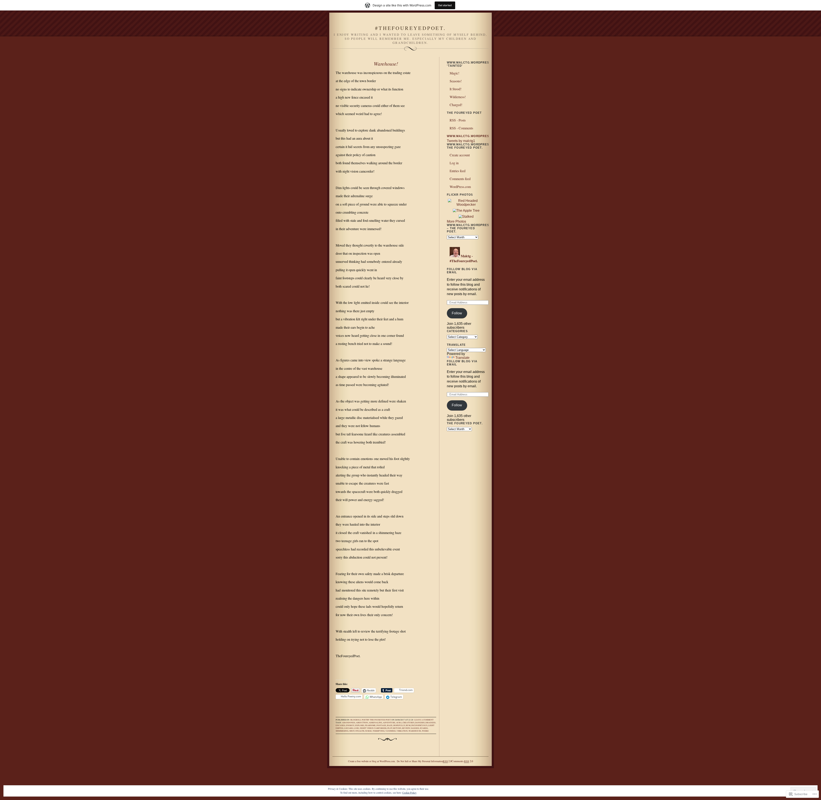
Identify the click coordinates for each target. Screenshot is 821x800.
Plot (389, 728)
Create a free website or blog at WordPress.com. (372, 761)
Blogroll (355, 720)
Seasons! (456, 81)
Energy (350, 725)
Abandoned (348, 722)
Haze (390, 725)
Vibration (402, 731)
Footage (381, 725)
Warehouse (415, 731)
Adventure (389, 722)
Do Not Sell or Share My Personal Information (420, 761)
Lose (356, 728)
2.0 (447, 761)
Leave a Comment (424, 720)
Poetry (365, 720)
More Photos (456, 221)
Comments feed (460, 178)
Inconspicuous (419, 725)
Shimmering (342, 731)
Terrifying (379, 731)
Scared (424, 728)
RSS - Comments (461, 128)
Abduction (362, 722)
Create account (460, 155)
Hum (408, 725)
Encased (340, 725)
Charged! (456, 104)
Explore (359, 725)
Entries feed (457, 171)
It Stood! (455, 89)
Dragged (430, 722)
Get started (445, 5)
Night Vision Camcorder (373, 728)
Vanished (390, 731)
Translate (462, 357)
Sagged (415, 728)
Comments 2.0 (462, 761)
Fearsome (370, 725)
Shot (351, 731)
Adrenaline (375, 722)
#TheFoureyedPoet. (410, 28)
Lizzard (348, 728)
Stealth (359, 731)
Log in (454, 163)
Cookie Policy (409, 792)
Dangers (420, 722)
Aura (399, 722)
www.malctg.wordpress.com (473, 136)
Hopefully (399, 725)
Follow (457, 313)
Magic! (454, 73)
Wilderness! (458, 97)
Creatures (408, 722)
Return (397, 728)
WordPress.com (460, 186)
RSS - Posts (458, 120)
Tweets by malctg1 (461, 141)
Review (406, 728)
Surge (368, 731)
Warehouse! (386, 63)
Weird (425, 731)
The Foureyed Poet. (380, 720)
